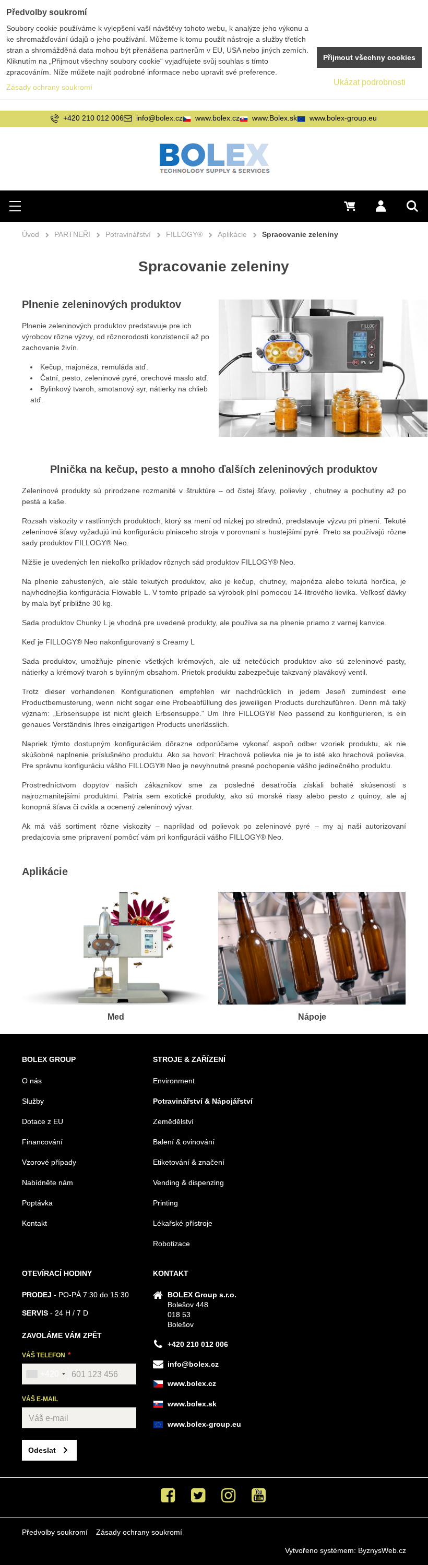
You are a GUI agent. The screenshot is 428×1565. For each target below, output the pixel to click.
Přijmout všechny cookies (369, 57)
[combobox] (45, 1374)
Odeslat (42, 1450)
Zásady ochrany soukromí (139, 1532)
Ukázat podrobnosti (370, 82)
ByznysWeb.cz (382, 1550)
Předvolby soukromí (55, 1532)
